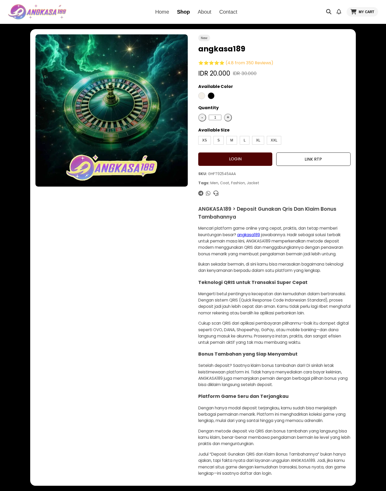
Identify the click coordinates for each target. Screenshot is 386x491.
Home (162, 12)
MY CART (366, 12)
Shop (183, 12)
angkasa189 (248, 234)
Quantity (208, 108)
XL (258, 140)
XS (204, 140)
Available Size (213, 130)
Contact (228, 12)
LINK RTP (313, 159)
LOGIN (235, 159)
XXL (274, 140)
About (204, 12)
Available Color (215, 86)
